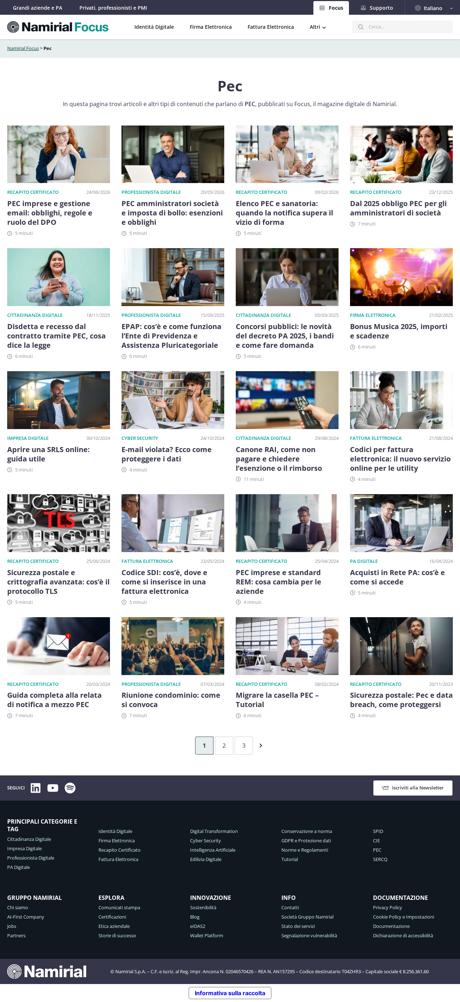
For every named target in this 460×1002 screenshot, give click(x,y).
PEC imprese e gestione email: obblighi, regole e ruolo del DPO (49, 213)
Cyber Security (139, 438)
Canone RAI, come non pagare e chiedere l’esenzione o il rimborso (279, 459)
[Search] (360, 27)
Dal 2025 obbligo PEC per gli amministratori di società (398, 208)
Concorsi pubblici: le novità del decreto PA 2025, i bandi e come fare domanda (285, 336)
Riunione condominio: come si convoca (170, 700)
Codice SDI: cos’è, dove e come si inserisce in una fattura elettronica (164, 582)
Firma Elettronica (373, 315)
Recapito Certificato (33, 192)
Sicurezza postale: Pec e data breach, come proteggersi (401, 700)
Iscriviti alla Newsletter (418, 787)
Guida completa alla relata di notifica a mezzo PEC (54, 700)
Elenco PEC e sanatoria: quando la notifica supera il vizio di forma (284, 213)
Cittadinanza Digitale (35, 315)
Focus (336, 7)
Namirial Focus (23, 48)
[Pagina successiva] (259, 745)
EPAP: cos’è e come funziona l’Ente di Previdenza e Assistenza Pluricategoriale (171, 336)
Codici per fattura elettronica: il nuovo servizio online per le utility (400, 459)
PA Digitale (364, 561)
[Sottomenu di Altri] (324, 27)
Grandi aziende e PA (37, 7)
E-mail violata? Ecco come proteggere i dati (166, 454)
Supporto (381, 7)
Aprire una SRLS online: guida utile (48, 454)
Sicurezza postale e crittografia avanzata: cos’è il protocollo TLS (58, 582)
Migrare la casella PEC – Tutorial (277, 700)
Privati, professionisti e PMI (113, 7)
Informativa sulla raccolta (230, 993)
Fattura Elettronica (376, 438)
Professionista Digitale (151, 192)
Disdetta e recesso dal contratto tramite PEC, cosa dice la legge (56, 336)
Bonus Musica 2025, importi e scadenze (398, 331)
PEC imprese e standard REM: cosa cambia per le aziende (278, 582)
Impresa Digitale (28, 438)
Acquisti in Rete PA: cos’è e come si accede (397, 577)
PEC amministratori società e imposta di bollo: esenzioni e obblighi (172, 213)
